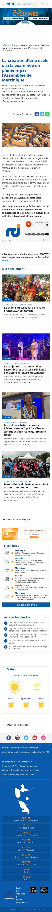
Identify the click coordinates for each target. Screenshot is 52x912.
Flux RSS (45, 752)
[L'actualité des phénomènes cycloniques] (14, 18)
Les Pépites (36, 752)
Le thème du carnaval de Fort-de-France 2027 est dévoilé (31, 588)
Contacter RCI (27, 761)
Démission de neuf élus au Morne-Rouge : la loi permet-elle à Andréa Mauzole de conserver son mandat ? (31, 597)
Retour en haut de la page (18, 519)
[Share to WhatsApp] (47, 114)
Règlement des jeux (25, 774)
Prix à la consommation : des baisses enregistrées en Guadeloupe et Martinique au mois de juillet (29, 580)
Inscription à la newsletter (26, 747)
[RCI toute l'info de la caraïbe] (8, 4)
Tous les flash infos (26, 604)
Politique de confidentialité (14, 770)
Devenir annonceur (28, 766)
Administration (9, 774)
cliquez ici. (7, 260)
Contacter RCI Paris (10, 766)
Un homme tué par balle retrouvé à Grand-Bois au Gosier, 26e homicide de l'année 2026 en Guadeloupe (30, 562)
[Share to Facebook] (37, 114)
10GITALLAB (39, 909)
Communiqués (23, 752)
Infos (4, 747)
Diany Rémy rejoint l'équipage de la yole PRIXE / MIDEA (31, 571)
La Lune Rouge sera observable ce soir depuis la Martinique (30, 554)
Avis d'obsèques (9, 752)
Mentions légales (34, 770)
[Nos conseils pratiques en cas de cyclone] (38, 19)
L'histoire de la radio (11, 761)
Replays (10, 747)
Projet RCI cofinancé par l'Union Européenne (19, 895)
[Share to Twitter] (42, 114)
